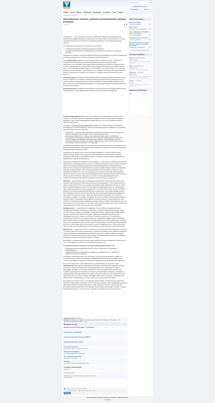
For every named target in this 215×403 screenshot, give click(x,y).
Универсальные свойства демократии (138, 69)
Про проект (106, 397)
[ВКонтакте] (124, 24)
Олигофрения (78, 318)
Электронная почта (69, 372)
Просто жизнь (133, 27)
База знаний (97, 12)
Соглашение (113, 397)
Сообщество (106, 12)
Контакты (100, 397)
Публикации (87, 12)
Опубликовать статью (140, 6)
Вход (145, 9)
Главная (65, 12)
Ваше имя (67, 369)
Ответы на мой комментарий (88, 390)
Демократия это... (133, 67)
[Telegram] (126, 24)
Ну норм (131, 82)
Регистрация (134, 9)
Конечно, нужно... (133, 59)
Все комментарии (72, 390)
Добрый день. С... (133, 74)
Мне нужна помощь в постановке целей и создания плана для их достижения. (139, 44)
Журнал (79, 12)
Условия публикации (92, 397)
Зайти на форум (135, 50)
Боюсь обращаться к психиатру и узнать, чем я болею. (139, 32)
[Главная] (66, 5)
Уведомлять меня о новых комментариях (76, 388)
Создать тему (145, 50)
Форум (120, 12)
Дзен (130, 93)
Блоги (114, 12)
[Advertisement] (95, 31)
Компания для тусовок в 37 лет (138, 38)
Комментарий (68, 377)
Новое (72, 12)
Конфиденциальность (122, 397)
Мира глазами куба (135, 22)
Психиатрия (74, 15)
